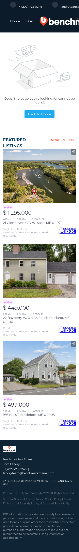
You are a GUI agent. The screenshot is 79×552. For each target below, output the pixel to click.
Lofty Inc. (24, 493)
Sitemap (48, 503)
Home (15, 21)
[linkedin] (13, 544)
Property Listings (30, 503)
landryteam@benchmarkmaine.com (28, 473)
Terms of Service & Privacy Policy (23, 499)
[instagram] (21, 544)
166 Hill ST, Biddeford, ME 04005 (29, 415)
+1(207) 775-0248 (15, 469)
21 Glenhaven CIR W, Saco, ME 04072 (32, 223)
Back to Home (39, 114)
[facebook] (5, 544)
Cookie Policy (53, 499)
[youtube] (29, 544)
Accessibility (62, 503)
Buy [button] (29, 21)
